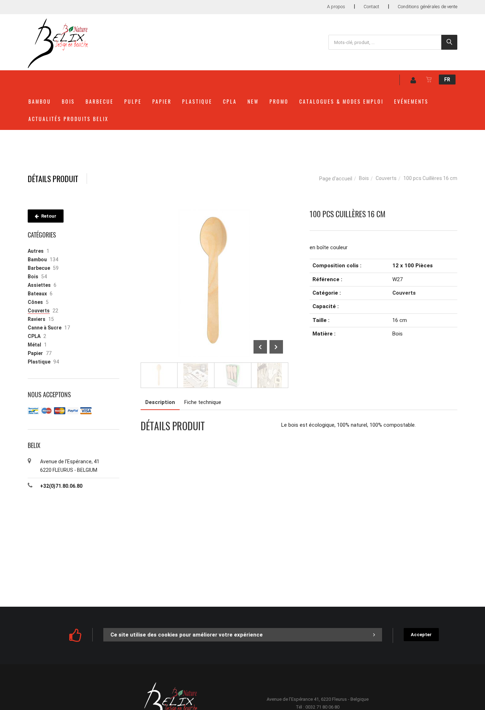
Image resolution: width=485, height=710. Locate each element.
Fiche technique (202, 402)
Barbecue (100, 101)
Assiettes (39, 285)
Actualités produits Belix (68, 118)
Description (160, 402)
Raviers (36, 319)
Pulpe (133, 101)
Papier (161, 101)
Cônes (35, 302)
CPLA (230, 101)
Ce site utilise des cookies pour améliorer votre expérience (186, 635)
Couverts (386, 178)
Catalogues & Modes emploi (341, 101)
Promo (279, 101)
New (253, 101)
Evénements (411, 101)
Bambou (39, 101)
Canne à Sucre (44, 328)
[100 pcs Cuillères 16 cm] (214, 214)
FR (447, 79)
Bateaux (37, 293)
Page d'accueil (335, 178)
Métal (34, 345)
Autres (36, 251)
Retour (48, 216)
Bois (68, 101)
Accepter (421, 634)
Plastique (197, 101)
